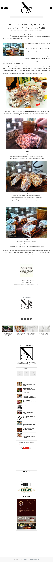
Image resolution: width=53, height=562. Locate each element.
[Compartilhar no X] (25, 319)
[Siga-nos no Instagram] (28, 319)
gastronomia (31, 30)
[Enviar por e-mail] (31, 319)
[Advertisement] (26, 460)
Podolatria (25, 405)
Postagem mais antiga (44, 342)
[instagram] (5, 8)
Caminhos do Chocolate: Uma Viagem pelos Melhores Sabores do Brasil (29, 430)
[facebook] (2, 8)
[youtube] (7, 8)
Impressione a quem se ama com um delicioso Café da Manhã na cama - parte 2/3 (29, 423)
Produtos (40, 30)
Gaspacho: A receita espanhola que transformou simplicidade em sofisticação (29, 390)
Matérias (36, 30)
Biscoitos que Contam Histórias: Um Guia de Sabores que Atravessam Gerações (29, 435)
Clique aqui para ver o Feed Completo (26, 444)
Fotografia (26, 30)
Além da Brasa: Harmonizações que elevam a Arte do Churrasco (29, 402)
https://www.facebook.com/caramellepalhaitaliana (28, 284)
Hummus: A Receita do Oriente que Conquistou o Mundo (29, 384)
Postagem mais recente (8, 342)
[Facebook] (22, 319)
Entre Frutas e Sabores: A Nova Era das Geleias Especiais (29, 412)
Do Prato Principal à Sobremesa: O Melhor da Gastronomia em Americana (29, 396)
